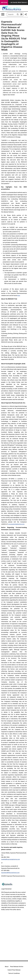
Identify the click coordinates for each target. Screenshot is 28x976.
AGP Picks (4, 2)
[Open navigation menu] (2, 14)
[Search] (18, 14)
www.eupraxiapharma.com (16, 524)
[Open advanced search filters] (21, 14)
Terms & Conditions (14, 973)
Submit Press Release (14, 970)
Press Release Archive (16, 966)
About (6, 966)
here (18, 295)
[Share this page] (26, 14)
